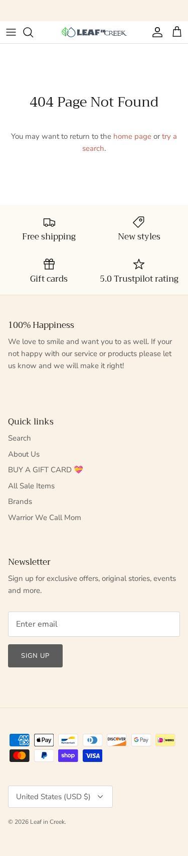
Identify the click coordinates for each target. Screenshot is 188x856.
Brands (20, 501)
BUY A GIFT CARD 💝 (45, 470)
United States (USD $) (53, 797)
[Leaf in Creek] (94, 32)
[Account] (155, 32)
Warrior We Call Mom (44, 517)
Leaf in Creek (47, 822)
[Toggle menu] (11, 32)
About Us (24, 454)
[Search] (33, 32)
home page (132, 136)
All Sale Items (31, 486)
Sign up (35, 655)
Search (19, 438)
